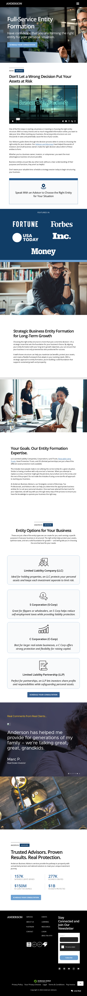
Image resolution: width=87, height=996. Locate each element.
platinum (30, 927)
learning (45, 922)
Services (29, 917)
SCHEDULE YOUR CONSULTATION (22, 45)
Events (44, 917)
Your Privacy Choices (32, 984)
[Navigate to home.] (13, 3)
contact (29, 931)
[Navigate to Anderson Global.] (43, 981)
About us (30, 922)
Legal (45, 984)
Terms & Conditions (57, 984)
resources (46, 927)
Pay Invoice (70, 984)
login (44, 931)
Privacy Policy (17, 984)
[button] (70, 773)
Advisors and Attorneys (44, 144)
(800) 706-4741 (47, 936)
